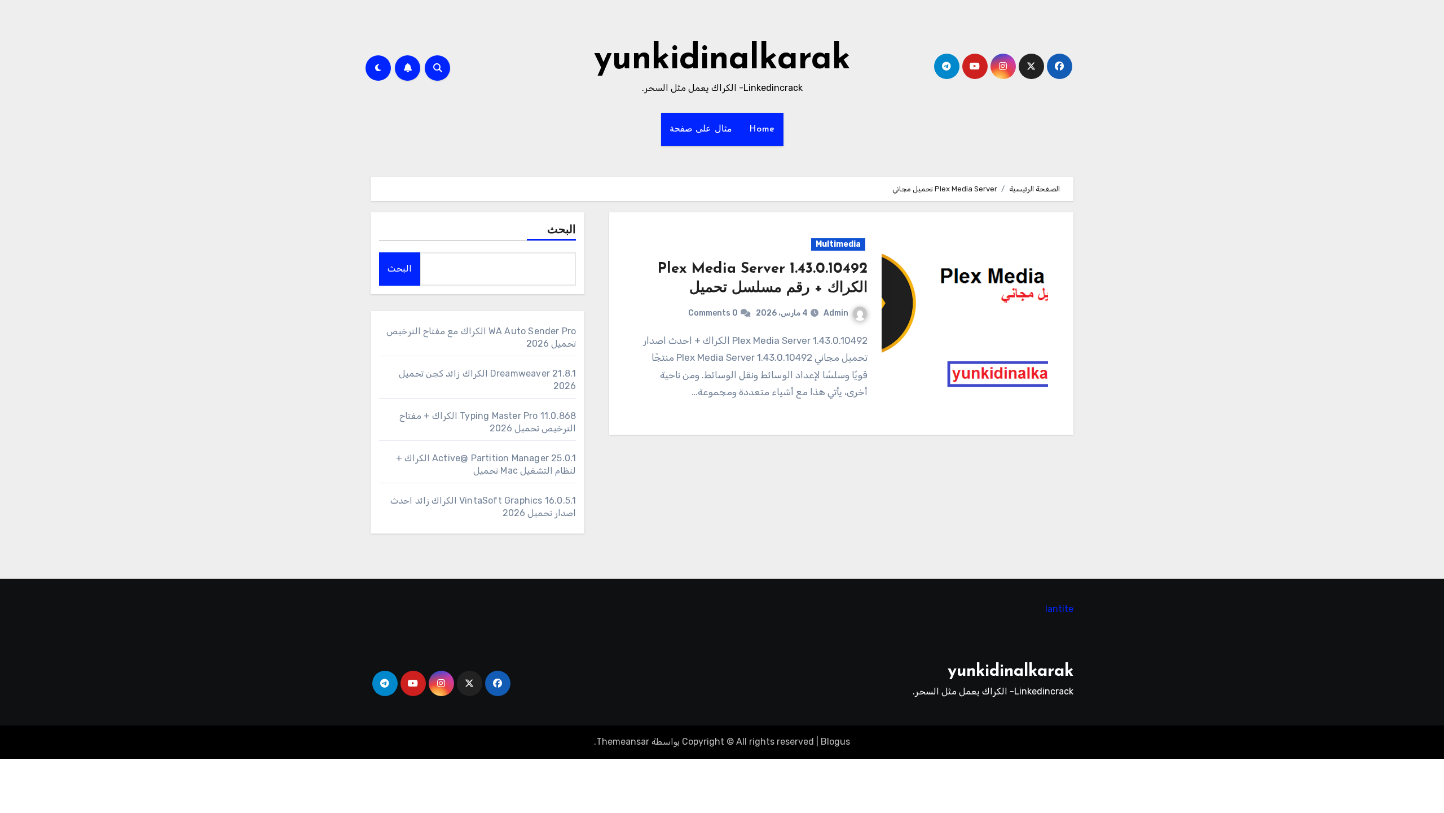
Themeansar (622, 741)
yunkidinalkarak (722, 60)
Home (762, 129)
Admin (836, 313)
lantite (1059, 609)
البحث (561, 230)
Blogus (835, 741)
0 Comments (713, 313)
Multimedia (838, 244)
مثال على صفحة (701, 129)
